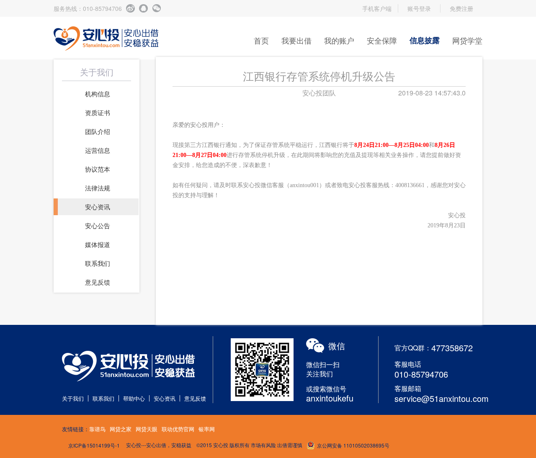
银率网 (206, 429)
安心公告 (97, 225)
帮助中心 (134, 398)
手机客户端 (377, 8)
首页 (261, 40)
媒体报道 (97, 244)
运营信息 (97, 150)
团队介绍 (97, 131)
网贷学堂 (467, 40)
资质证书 (97, 112)
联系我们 (97, 263)
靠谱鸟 (97, 429)
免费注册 (461, 8)
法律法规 (97, 187)
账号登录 (419, 8)
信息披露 (425, 40)
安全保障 (382, 40)
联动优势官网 (178, 429)
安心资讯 (97, 206)
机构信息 (97, 93)
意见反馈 (97, 282)
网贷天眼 (146, 429)
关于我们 (73, 398)
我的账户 (339, 40)
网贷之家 (120, 429)
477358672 (452, 348)
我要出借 (296, 40)
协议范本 (97, 169)
